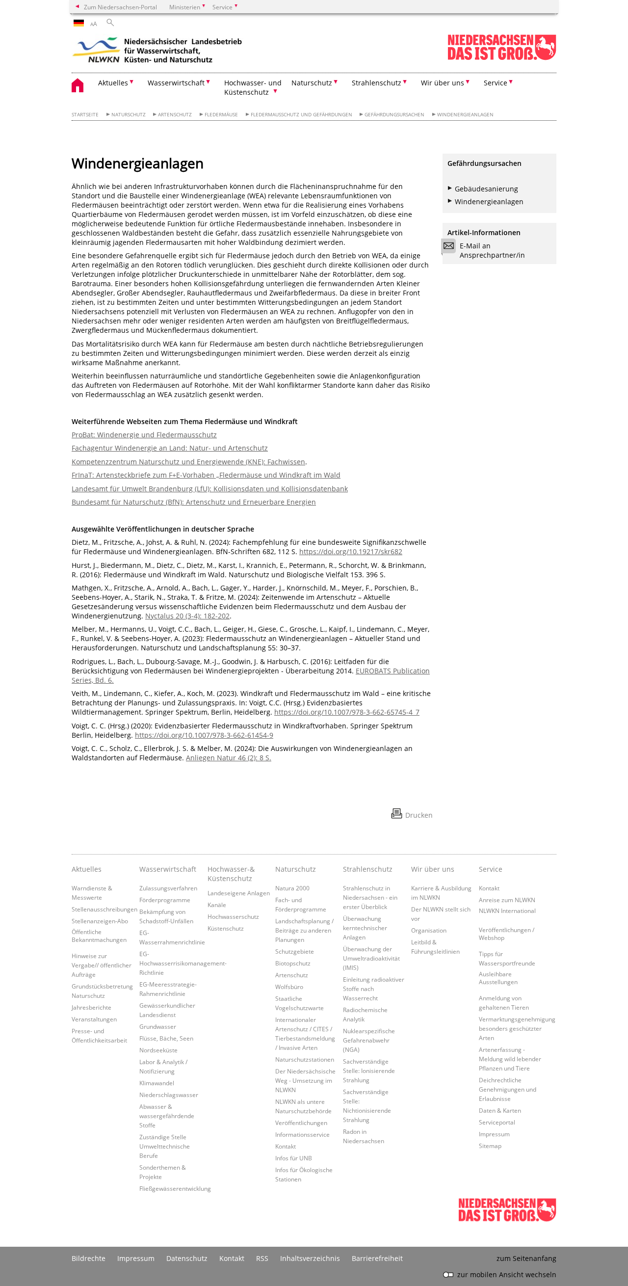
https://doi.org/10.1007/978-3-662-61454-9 (204, 735)
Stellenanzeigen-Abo (100, 921)
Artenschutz (175, 114)
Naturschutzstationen (304, 1059)
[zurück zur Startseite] (157, 51)
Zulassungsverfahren (168, 888)
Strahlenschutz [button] (376, 82)
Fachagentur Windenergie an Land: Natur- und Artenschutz (170, 448)
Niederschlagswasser (168, 1094)
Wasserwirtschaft (167, 869)
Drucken (419, 815)
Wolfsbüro (289, 987)
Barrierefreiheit (377, 1258)
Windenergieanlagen (465, 114)
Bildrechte (88, 1258)
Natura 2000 (292, 888)
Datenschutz (187, 1258)
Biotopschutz (293, 963)
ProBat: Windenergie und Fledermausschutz (144, 434)
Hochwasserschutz (233, 916)
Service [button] (495, 82)
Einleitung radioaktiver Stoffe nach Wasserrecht (373, 988)
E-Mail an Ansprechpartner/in (492, 250)
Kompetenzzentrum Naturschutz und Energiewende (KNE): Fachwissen (188, 461)
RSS (262, 1258)
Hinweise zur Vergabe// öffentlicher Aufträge (101, 965)
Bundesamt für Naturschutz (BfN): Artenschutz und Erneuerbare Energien (194, 502)
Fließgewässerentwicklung (175, 1188)
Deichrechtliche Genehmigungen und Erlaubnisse (507, 1089)
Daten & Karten (500, 1110)
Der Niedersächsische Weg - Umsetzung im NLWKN (305, 1080)
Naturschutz (128, 114)
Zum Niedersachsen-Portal (120, 7)
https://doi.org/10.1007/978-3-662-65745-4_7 (346, 712)
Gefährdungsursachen (394, 114)
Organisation (428, 930)
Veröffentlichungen (301, 1122)
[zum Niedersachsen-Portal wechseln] (501, 58)
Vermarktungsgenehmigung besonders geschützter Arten (517, 1028)
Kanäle (217, 905)
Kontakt (285, 1146)
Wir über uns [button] (442, 82)
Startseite (85, 114)
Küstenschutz (226, 928)
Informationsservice (302, 1134)
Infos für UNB (293, 1158)
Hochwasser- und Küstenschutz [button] (253, 87)
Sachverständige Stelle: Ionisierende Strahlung (369, 1070)
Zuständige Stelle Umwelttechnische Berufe (164, 1146)
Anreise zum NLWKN (507, 900)
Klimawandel (156, 1083)
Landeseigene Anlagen (239, 893)
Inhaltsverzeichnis (310, 1258)
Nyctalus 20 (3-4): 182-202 (187, 615)
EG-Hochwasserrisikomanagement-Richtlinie (183, 963)
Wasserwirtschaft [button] (176, 82)
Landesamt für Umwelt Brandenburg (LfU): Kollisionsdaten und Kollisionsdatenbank (210, 488)
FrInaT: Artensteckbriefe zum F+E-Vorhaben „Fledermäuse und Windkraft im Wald (206, 475)
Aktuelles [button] (113, 82)
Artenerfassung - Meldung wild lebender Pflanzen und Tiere (510, 1058)
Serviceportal (497, 1122)
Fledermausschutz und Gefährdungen (301, 114)
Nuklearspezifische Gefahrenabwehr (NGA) (369, 1040)
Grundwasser (157, 1026)
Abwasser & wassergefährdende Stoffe (166, 1115)
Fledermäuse (221, 114)
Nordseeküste (158, 1050)
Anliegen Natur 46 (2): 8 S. (228, 757)
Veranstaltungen (94, 1019)
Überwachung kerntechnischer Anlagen (365, 927)
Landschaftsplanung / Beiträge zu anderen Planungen (304, 930)
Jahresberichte (91, 1007)
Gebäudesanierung (486, 188)
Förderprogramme (164, 900)
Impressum (494, 1134)
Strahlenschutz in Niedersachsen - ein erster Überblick (370, 897)
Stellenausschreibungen (104, 909)
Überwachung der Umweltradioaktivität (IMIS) (371, 958)
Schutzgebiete (294, 951)
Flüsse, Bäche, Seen (166, 1038)
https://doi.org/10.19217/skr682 (350, 551)
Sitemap (490, 1146)
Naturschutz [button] (311, 82)
